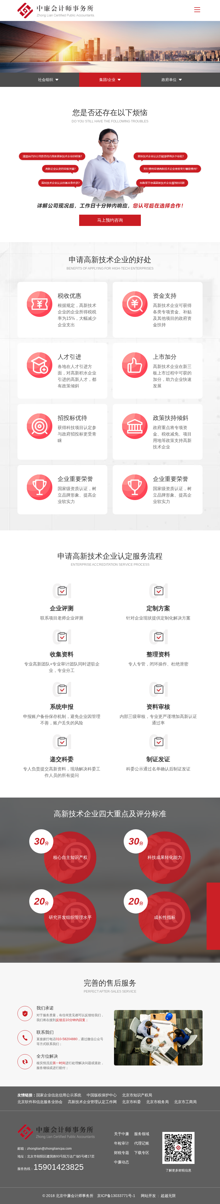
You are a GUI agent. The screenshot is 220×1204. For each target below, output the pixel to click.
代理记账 (141, 1143)
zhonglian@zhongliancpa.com (49, 1148)
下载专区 (141, 1152)
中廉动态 (121, 1162)
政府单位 (169, 79)
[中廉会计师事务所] (98, 10)
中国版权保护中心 (102, 1095)
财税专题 (121, 1152)
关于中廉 (121, 1134)
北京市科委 (131, 1102)
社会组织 (45, 79)
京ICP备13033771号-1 (116, 1196)
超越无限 (168, 1196)
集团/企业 (107, 79)
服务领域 (141, 1134)
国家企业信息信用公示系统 (58, 1095)
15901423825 (59, 1167)
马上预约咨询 (110, 220)
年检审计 (121, 1143)
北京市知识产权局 (137, 1095)
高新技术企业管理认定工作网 (92, 1102)
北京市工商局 (185, 1102)
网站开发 (148, 1196)
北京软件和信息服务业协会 (40, 1102)
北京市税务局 (157, 1102)
